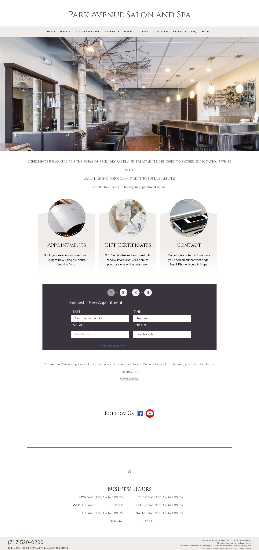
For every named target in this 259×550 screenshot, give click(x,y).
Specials (130, 31)
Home (51, 31)
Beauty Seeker (245, 548)
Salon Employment (226, 548)
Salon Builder (207, 548)
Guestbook (161, 31)
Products (112, 31)
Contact (179, 31)
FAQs (194, 31)
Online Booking (88, 31)
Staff (144, 31)
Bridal (206, 31)
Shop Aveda (129, 379)
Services (66, 31)
